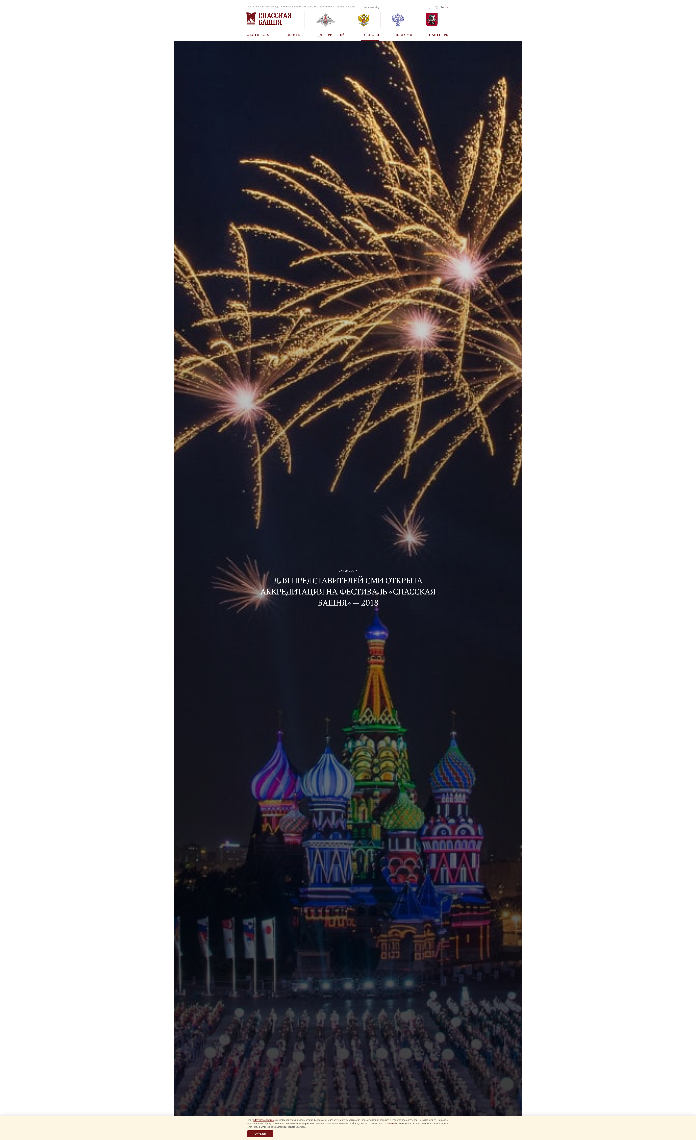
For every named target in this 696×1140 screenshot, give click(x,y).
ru (442, 7)
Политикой (390, 1123)
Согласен (260, 1133)
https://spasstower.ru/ (263, 1120)
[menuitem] (258, 34)
